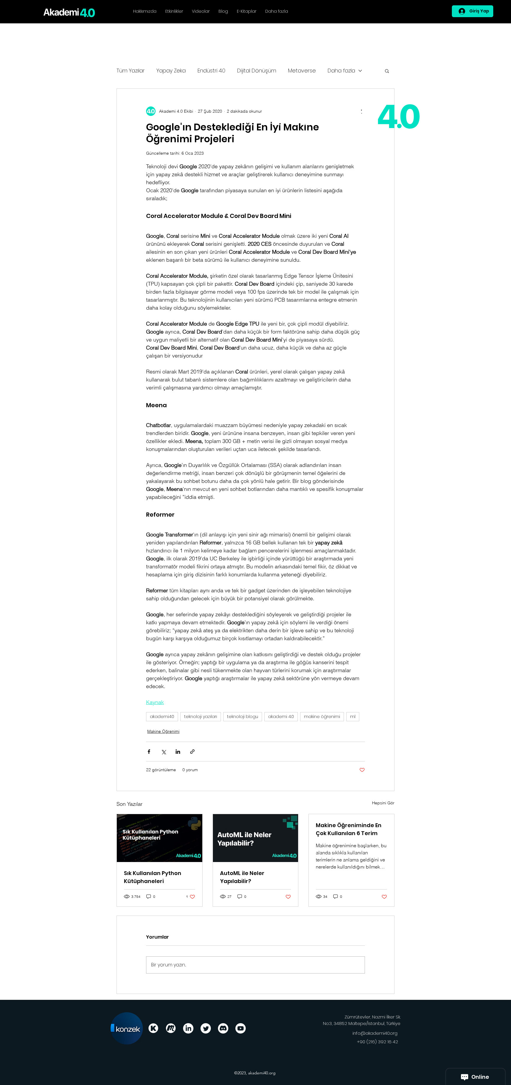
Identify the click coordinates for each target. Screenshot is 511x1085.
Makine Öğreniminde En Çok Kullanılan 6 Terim (348, 829)
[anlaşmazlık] (223, 1028)
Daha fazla (341, 70)
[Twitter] (205, 1028)
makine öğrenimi (322, 716)
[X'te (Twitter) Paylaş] (163, 751)
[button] (387, 70)
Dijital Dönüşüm (256, 70)
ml (352, 716)
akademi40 (162, 716)
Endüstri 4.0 (211, 70)
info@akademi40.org (374, 1033)
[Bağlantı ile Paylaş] (192, 751)
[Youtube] (240, 1028)
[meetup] (171, 1028)
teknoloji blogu (242, 716)
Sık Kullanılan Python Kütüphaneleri (152, 877)
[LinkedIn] (188, 1028)
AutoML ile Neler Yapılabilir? (242, 877)
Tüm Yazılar (131, 70)
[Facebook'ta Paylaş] (149, 751)
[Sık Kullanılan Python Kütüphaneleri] (159, 838)
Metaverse (302, 70)
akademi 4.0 (281, 716)
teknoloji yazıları (200, 716)
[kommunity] (153, 1028)
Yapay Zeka (171, 70)
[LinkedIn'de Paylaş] (178, 751)
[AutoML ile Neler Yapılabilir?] (255, 838)
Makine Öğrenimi (163, 731)
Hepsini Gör (383, 803)
